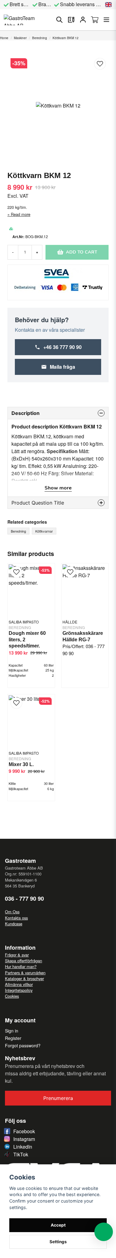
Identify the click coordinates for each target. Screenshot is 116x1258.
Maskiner (20, 38)
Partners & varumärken (25, 973)
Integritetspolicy (18, 990)
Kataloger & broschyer (24, 978)
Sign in (11, 1031)
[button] (108, 4)
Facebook (24, 1131)
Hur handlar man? (21, 966)
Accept (58, 1225)
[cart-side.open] (95, 20)
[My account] (83, 20)
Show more (58, 488)
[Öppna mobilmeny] (106, 20)
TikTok (20, 1154)
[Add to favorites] (71, 20)
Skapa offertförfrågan (23, 961)
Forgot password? (23, 1045)
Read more (20, 214)
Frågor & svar (17, 955)
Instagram (24, 1138)
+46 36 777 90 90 (62, 347)
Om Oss (12, 912)
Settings (58, 1241)
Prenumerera (58, 1098)
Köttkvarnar (44, 531)
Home (4, 38)
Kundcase (13, 924)
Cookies (12, 996)
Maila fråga (62, 366)
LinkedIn (22, 1146)
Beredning (39, 38)
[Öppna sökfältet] (59, 20)
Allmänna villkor (19, 984)
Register (13, 1038)
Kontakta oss (16, 918)
